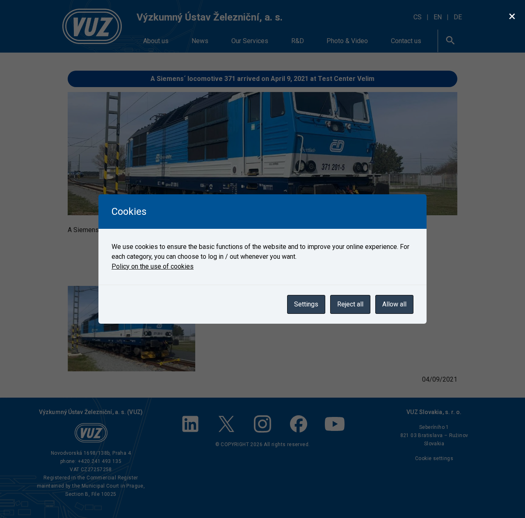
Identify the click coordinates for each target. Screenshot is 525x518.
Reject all (350, 304)
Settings (306, 304)
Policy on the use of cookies (153, 266)
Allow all (394, 304)
